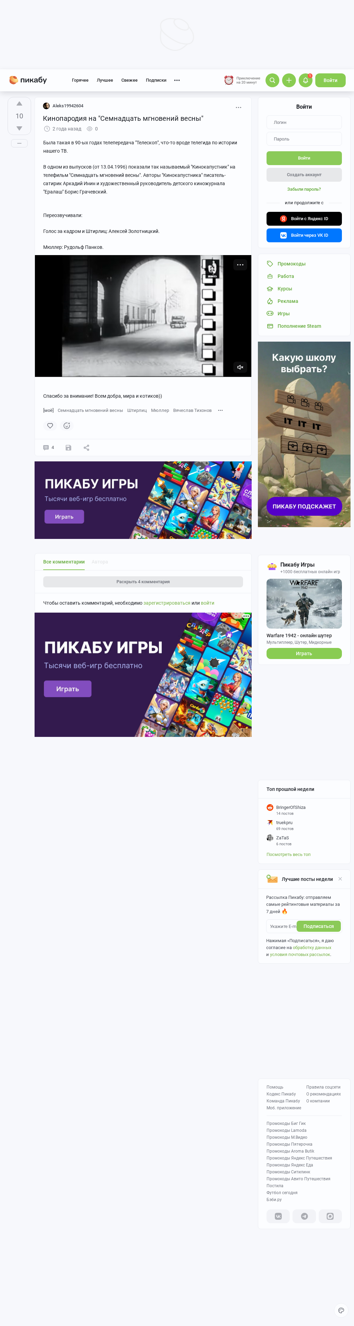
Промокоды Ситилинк (288, 1172)
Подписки (156, 80)
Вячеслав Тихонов (192, 410)
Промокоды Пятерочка (290, 1144)
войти (207, 603)
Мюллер (160, 410)
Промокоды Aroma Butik (290, 1151)
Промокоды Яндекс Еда (290, 1165)
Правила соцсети (323, 1087)
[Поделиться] (86, 447)
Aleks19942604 (68, 105)
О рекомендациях (323, 1094)
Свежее (129, 80)
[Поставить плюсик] (19, 103)
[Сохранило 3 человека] (68, 447)
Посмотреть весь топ (289, 854)
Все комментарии (64, 562)
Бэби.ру (274, 1199)
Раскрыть (143, 581)
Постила (275, 1185)
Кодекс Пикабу (281, 1094)
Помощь (275, 1087)
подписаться (319, 926)
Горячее (80, 80)
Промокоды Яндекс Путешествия (299, 1158)
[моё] (48, 410)
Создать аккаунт (304, 174)
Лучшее (105, 80)
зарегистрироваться (166, 603)
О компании (318, 1101)
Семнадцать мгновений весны (90, 410)
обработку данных (312, 947)
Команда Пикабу (283, 1101)
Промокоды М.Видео (287, 1137)
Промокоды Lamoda (287, 1130)
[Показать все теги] (220, 410)
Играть (304, 653)
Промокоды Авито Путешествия (298, 1178)
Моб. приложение (284, 1108)
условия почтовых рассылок (300, 954)
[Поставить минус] (19, 128)
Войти (330, 80)
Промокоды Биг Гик (286, 1123)
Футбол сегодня (282, 1192)
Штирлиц (137, 410)
